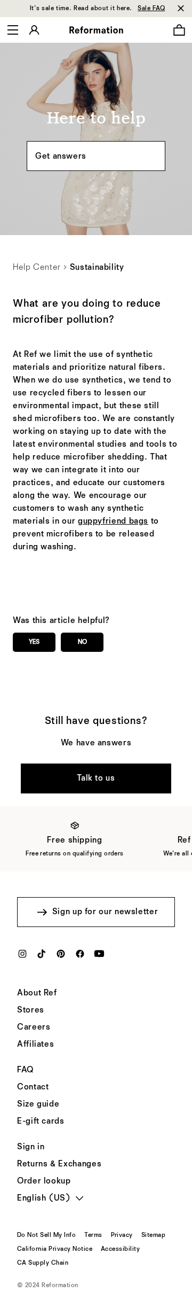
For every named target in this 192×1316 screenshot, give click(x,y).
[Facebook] (80, 957)
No (82, 642)
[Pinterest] (60, 957)
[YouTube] (99, 957)
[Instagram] (22, 957)
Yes (34, 642)
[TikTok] (41, 957)
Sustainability (97, 267)
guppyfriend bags (113, 521)
